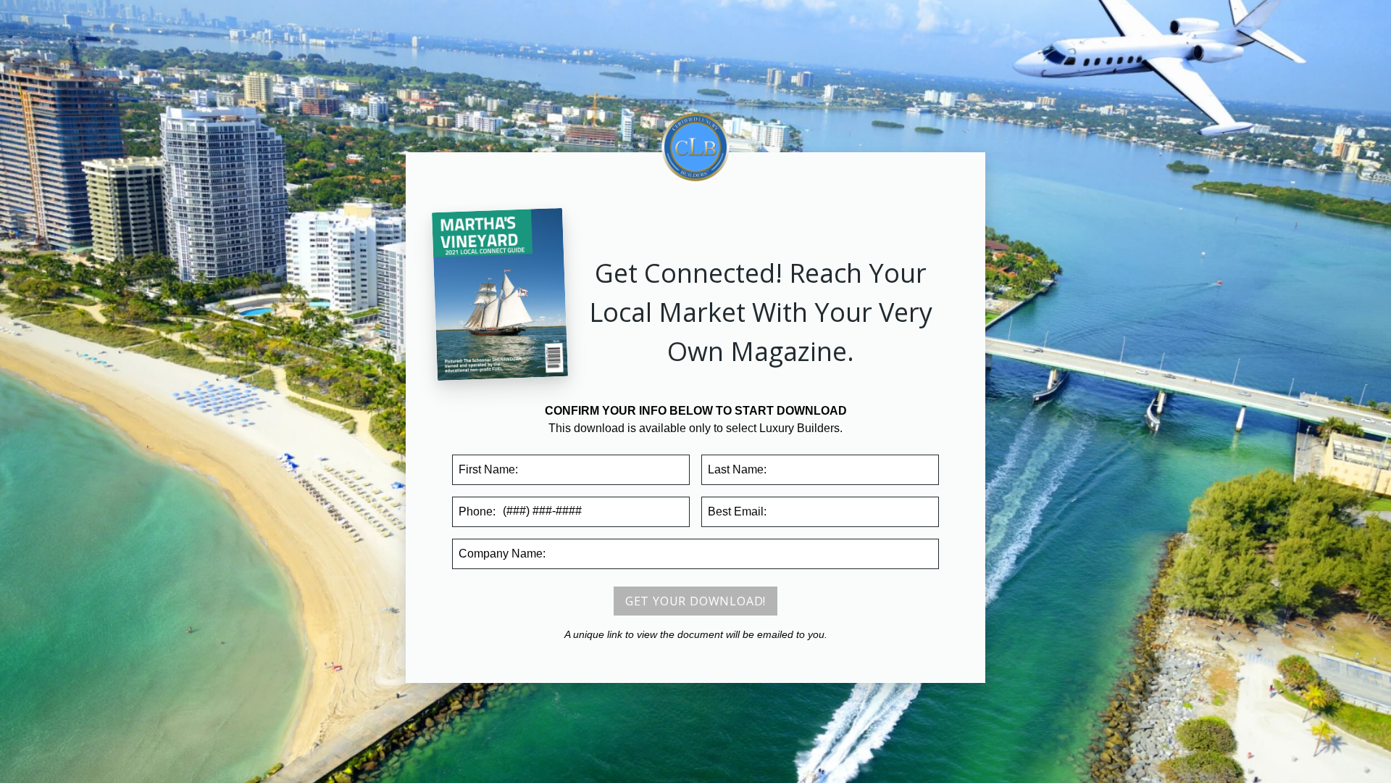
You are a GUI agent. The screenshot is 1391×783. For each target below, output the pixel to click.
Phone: (477, 511)
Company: (502, 553)
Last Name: (737, 469)
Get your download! (695, 601)
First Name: (488, 469)
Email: (737, 511)
